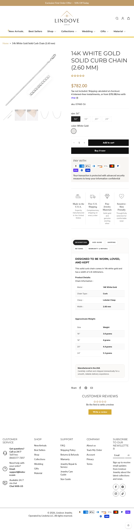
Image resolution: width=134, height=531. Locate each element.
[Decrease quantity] (74, 142)
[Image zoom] (33, 78)
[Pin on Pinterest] (86, 388)
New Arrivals (40, 445)
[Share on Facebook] (80, 388)
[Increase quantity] (84, 142)
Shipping (93, 91)
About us (91, 445)
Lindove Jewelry (64, 512)
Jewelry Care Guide (66, 473)
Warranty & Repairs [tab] (98, 249)
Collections (67, 31)
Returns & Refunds (69, 454)
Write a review (100, 411)
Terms (89, 464)
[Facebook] (116, 487)
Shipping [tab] (112, 242)
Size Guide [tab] (97, 242)
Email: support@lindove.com (17, 472)
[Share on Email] (91, 388)
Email (116, 455)
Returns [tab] (79, 249)
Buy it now (100, 150)
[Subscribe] (128, 455)
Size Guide (65, 479)
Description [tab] (81, 242)
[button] (77, 75)
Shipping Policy (68, 450)
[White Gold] (73, 131)
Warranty (65, 459)
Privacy (90, 459)
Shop (50, 31)
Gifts (103, 31)
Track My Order (94, 450)
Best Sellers (35, 31)
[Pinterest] (122, 487)
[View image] (8, 115)
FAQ (62, 445)
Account (91, 454)
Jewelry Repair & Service (68, 465)
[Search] (117, 18)
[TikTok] (122, 494)
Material (118, 31)
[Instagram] (116, 494)
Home (6, 43)
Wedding (87, 31)
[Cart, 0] (128, 18)
